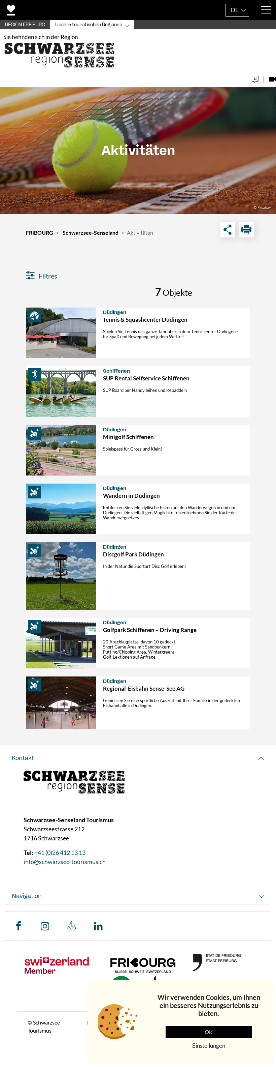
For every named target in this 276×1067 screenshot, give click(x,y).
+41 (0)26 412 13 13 (59, 852)
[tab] (138, 758)
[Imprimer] (246, 229)
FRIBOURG (39, 232)
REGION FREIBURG (25, 25)
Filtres (47, 276)
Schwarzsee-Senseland (90, 232)
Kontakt (23, 758)
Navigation (27, 896)
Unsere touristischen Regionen (88, 25)
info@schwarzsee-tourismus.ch (65, 861)
